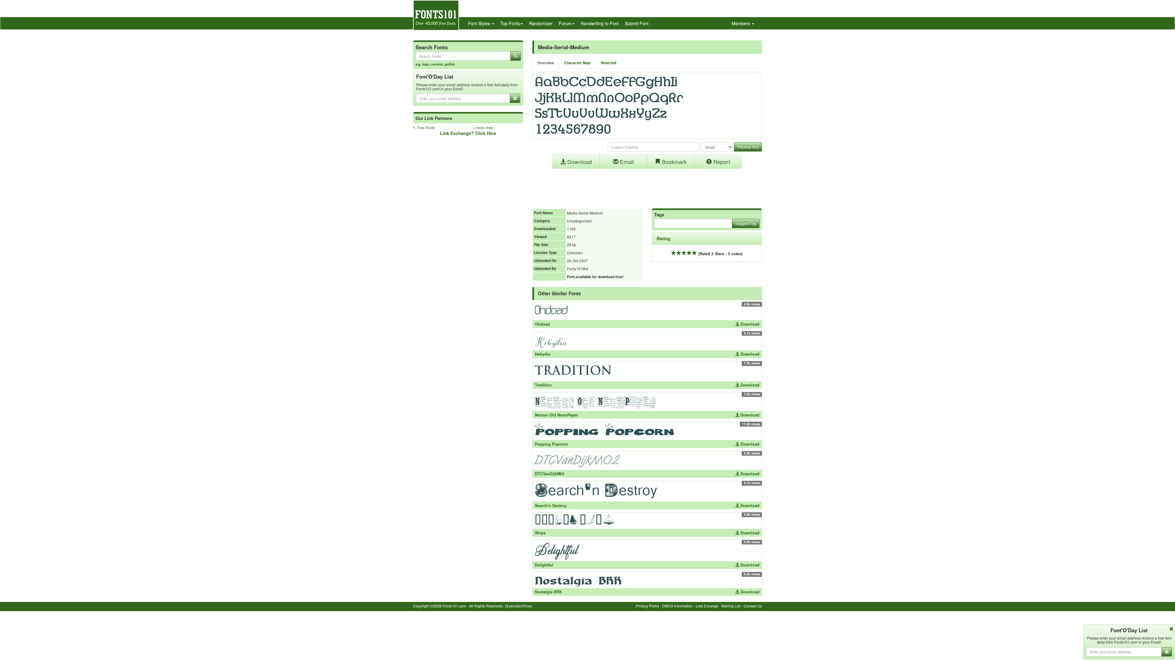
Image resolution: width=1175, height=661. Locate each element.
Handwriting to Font (600, 23)
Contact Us (753, 605)
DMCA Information (677, 605)
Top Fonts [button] (510, 23)
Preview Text (748, 146)
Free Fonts (426, 127)
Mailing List (731, 605)
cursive (437, 64)
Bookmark (673, 162)
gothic (450, 64)
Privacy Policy (647, 605)
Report (721, 162)
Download (579, 162)
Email (626, 162)
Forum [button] (565, 23)
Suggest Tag (745, 223)
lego (425, 64)
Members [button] (741, 23)
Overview (545, 62)
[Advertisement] (647, 185)
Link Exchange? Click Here (468, 133)
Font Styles (479, 23)
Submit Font (636, 23)
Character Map (577, 62)
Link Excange (707, 605)
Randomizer (541, 23)
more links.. (485, 127)
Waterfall (608, 62)
